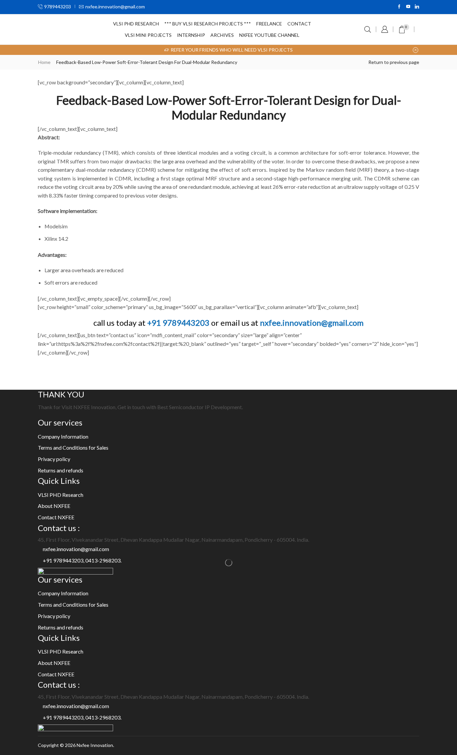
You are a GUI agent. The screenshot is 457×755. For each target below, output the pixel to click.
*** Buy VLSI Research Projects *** (207, 23)
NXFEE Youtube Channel (269, 35)
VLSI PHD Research (136, 23)
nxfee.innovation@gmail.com (312, 322)
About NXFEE (54, 506)
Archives (222, 35)
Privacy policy (54, 459)
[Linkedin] (417, 6)
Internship (191, 35)
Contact (299, 23)
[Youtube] (408, 6)
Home (44, 62)
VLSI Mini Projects (148, 35)
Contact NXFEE (56, 517)
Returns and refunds (60, 470)
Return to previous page (393, 62)
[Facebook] (399, 6)
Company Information (63, 436)
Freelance (269, 23)
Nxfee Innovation (95, 745)
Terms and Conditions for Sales (73, 447)
